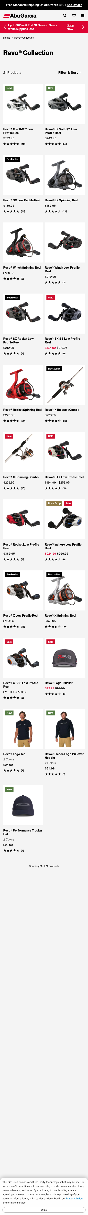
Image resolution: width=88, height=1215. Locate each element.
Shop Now (70, 27)
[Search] (65, 15)
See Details (74, 5)
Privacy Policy (74, 1198)
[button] (5, 27)
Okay (44, 1209)
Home (6, 37)
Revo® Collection (24, 37)
